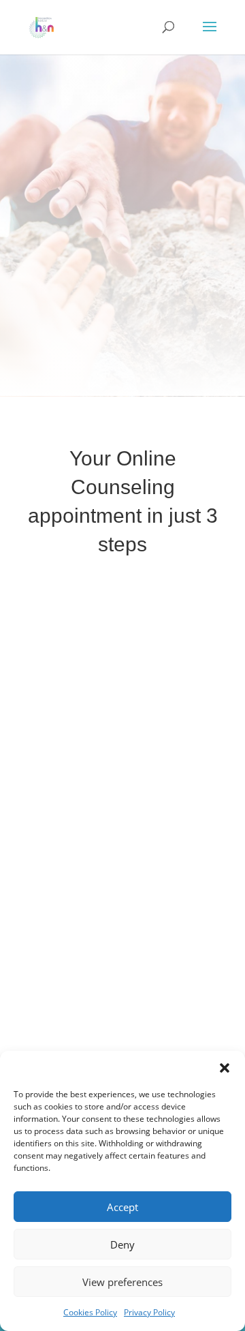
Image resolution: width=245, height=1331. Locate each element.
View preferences (122, 1282)
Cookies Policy (90, 1312)
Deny (122, 1244)
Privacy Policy (149, 1312)
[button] (224, 1068)
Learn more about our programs (122, 327)
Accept (122, 1207)
